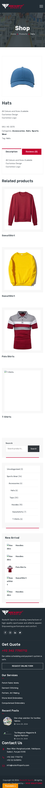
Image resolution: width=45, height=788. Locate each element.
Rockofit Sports (27, 780)
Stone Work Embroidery (12, 698)
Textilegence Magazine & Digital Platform (25, 734)
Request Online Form (22, 666)
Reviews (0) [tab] (32, 151)
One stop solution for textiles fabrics (27, 719)
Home (13, 34)
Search (9, 443)
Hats (28, 131)
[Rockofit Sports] (13, 6)
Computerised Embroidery (13, 703)
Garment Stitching (10, 688)
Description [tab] (12, 151)
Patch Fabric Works (10, 683)
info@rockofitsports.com (18, 765)
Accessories (18, 131)
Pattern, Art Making (10, 693)
